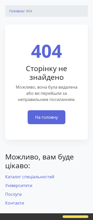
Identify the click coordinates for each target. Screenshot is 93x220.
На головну (46, 117)
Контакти (14, 203)
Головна (16, 11)
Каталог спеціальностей (29, 177)
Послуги (13, 194)
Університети (18, 185)
